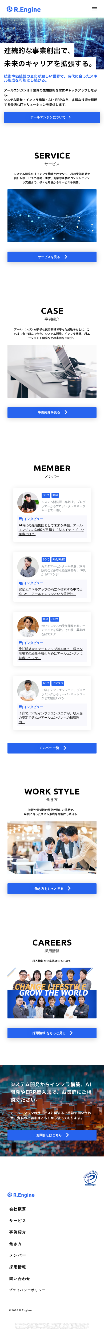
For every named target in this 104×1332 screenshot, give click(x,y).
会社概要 (17, 1208)
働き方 (15, 1243)
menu (94, 9)
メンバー (17, 1255)
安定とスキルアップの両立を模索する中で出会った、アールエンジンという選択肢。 (51, 592)
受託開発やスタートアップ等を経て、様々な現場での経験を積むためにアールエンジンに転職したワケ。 (51, 653)
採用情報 (17, 1266)
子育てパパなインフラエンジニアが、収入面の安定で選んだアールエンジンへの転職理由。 (51, 717)
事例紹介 (17, 1232)
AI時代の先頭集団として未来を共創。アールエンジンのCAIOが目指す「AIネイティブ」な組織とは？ (51, 529)
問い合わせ (20, 1278)
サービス (17, 1220)
